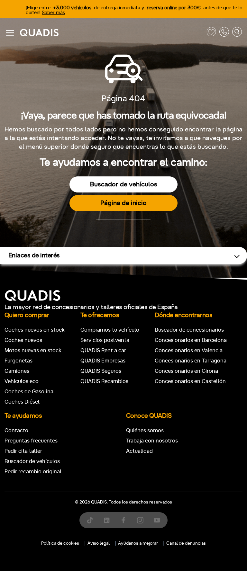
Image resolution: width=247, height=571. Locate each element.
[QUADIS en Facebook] (123, 520)
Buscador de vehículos (123, 184)
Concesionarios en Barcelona (191, 340)
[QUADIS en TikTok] (90, 520)
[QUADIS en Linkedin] (107, 520)
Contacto (16, 430)
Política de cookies (60, 543)
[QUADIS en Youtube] (157, 520)
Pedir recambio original (33, 471)
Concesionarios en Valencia (189, 350)
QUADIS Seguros (100, 371)
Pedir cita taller (23, 451)
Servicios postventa (104, 340)
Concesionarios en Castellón (190, 381)
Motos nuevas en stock (33, 350)
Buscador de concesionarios (189, 330)
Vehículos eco (22, 381)
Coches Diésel (22, 402)
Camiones (17, 371)
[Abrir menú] (10, 33)
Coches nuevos (23, 340)
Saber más (53, 12)
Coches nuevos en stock (35, 330)
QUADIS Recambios (104, 381)
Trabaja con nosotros (152, 440)
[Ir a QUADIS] (111, 33)
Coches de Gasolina (29, 391)
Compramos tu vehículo (109, 330)
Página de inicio (123, 203)
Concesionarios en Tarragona (190, 360)
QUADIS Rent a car (103, 350)
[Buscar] (237, 33)
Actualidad (139, 451)
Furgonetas (18, 360)
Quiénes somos (145, 430)
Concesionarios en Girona (186, 371)
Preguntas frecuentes (31, 440)
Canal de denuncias (186, 543)
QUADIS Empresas (102, 360)
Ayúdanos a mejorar (138, 543)
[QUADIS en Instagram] (140, 520)
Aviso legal (98, 543)
